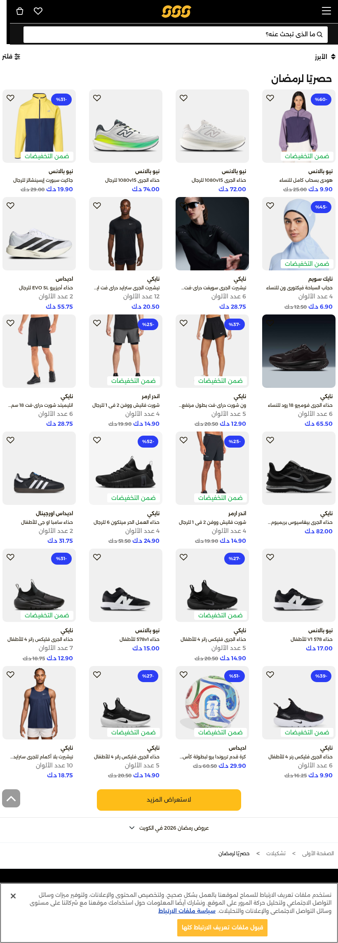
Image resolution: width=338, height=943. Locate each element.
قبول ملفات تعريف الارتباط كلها (222, 927)
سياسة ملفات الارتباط (187, 911)
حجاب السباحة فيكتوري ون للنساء (299, 288)
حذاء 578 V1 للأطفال (312, 639)
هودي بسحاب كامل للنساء (306, 180)
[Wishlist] (38, 11)
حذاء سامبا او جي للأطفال (47, 522)
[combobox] (175, 34)
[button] (169, 828)
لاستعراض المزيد (169, 799)
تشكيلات (276, 853)
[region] (169, 913)
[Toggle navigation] (326, 11)
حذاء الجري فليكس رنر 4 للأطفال (300, 757)
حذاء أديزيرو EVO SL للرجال (46, 288)
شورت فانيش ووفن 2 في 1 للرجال (126, 405)
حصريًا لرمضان (234, 853)
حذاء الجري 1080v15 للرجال (219, 180)
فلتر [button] (7, 56)
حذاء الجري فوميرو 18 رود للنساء (300, 405)
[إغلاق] (13, 896)
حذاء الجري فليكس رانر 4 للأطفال (213, 639)
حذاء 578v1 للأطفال (140, 639)
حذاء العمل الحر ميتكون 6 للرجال (127, 522)
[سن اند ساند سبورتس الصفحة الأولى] (177, 11)
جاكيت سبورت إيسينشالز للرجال (43, 180)
